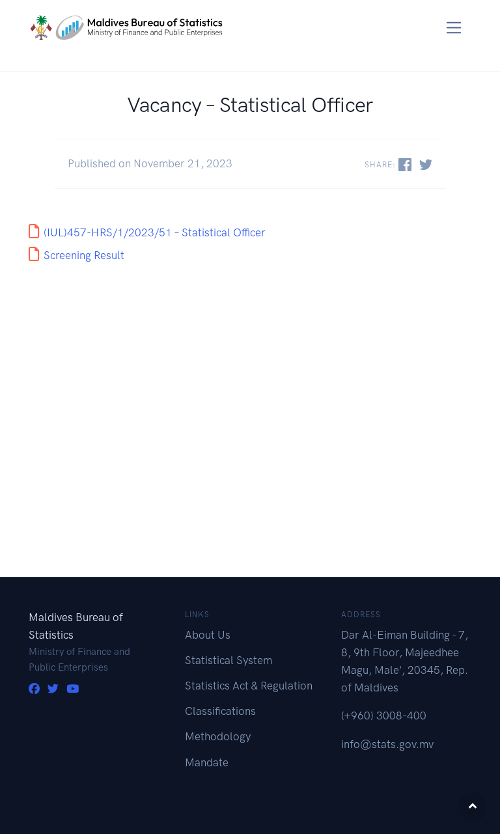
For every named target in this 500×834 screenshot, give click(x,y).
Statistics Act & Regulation (248, 685)
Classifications (220, 710)
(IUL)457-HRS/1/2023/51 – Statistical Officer (155, 232)
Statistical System (228, 660)
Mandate (207, 762)
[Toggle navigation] (454, 27)
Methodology (218, 736)
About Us (207, 634)
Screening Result (84, 255)
